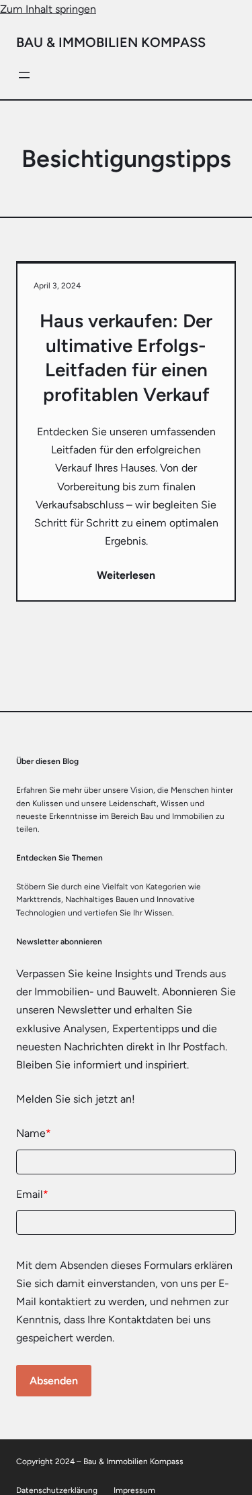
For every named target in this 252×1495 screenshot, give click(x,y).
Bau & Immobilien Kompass (111, 42)
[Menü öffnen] (24, 75)
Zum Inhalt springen (48, 9)
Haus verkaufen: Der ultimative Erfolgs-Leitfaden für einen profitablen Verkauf (126, 357)
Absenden (54, 1380)
